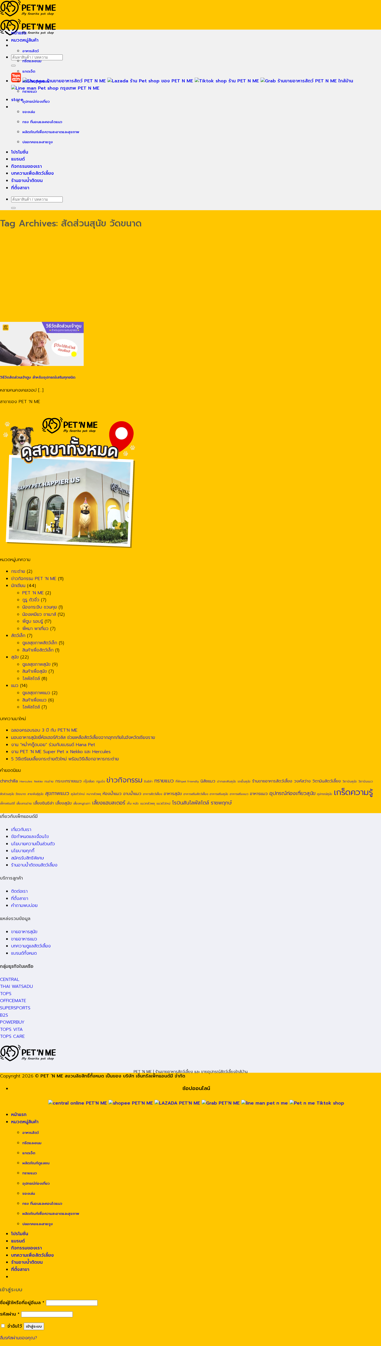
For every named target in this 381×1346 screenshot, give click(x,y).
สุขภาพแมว (57, 793)
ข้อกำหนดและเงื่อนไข (30, 836)
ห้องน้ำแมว (112, 793)
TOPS (5, 993)
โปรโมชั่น (19, 152)
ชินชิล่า (148, 781)
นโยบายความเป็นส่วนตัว (33, 843)
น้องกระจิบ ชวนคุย (39, 607)
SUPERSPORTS (15, 1008)
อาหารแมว (259, 793)
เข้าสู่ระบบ (34, 1326)
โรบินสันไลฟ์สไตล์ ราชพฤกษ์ (202, 803)
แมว (14, 685)
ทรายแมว (164, 781)
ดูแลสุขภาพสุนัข (36, 664)
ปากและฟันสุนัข (226, 781)
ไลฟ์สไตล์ (31, 678)
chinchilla (9, 781)
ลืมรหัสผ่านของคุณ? (18, 1338)
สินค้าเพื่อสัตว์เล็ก (38, 650)
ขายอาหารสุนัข (24, 931)
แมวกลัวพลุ (147, 803)
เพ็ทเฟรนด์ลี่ (7, 803)
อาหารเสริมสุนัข (219, 794)
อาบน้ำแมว (132, 793)
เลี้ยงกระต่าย (24, 803)
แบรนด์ (18, 159)
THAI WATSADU (16, 986)
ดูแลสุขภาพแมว (36, 692)
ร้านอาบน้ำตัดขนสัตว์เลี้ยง (34, 865)
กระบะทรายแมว (68, 781)
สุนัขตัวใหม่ (78, 794)
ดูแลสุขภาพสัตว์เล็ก (39, 643)
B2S (4, 1015)
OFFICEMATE (13, 1000)
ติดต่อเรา (19, 891)
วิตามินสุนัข (350, 781)
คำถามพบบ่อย (24, 905)
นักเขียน (18, 585)
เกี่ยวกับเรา (21, 829)
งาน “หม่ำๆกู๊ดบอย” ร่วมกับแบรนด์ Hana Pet (53, 744)
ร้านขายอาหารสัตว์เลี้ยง (272, 781)
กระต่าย (18, 571)
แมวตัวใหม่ (163, 803)
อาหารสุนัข (173, 793)
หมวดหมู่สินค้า (24, 40)
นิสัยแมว (208, 781)
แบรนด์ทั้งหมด (24, 953)
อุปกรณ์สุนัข (324, 794)
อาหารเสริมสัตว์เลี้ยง (196, 794)
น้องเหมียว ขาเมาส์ (39, 614)
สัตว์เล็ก (18, 635)
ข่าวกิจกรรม (125, 780)
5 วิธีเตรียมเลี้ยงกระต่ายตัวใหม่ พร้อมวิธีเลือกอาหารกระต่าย (65, 759)
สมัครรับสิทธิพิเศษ (27, 858)
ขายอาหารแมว (24, 939)
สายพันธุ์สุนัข (36, 794)
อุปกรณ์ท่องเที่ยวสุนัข (292, 793)
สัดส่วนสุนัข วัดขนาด (13, 794)
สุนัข (15, 657)
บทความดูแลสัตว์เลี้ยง (31, 946)
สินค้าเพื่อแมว (34, 700)
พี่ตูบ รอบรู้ (32, 621)
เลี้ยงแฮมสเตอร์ (108, 803)
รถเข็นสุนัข (244, 781)
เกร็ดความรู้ (353, 792)
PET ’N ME (33, 593)
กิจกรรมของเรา (26, 166)
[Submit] (13, 65)
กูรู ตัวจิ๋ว (30, 600)
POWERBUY (12, 1022)
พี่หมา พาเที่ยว (35, 628)
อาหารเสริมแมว (239, 794)
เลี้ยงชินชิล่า (43, 803)
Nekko (38, 781)
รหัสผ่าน (10, 1314)
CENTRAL (9, 979)
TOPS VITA (11, 1029)
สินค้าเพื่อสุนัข (34, 671)
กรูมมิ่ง (100, 781)
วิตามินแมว (365, 781)
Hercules (26, 781)
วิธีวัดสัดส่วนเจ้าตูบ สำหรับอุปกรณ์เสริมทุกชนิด (37, 377)
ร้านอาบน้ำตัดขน (27, 180)
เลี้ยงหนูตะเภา (81, 803)
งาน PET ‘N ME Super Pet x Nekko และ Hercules (61, 751)
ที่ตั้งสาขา (20, 188)
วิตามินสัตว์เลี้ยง (326, 781)
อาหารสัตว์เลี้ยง (152, 794)
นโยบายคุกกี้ (22, 850)
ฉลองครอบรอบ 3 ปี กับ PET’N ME (44, 730)
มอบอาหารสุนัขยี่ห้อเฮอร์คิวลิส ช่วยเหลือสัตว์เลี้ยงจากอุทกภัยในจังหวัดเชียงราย (83, 737)
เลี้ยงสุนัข (64, 803)
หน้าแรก (18, 33)
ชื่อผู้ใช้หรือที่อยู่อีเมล (22, 1302)
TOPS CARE (12, 1036)
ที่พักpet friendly (187, 781)
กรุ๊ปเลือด (89, 781)
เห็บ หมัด (133, 803)
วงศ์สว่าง (302, 781)
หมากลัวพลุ (93, 794)
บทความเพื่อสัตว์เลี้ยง (32, 173)
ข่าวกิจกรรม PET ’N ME (33, 578)
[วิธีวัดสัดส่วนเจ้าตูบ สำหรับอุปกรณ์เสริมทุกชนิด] (42, 364)
